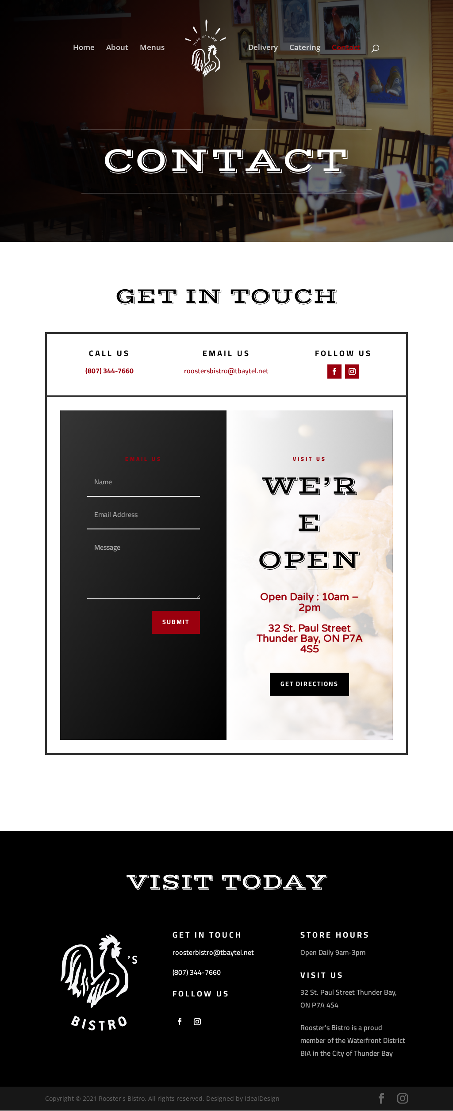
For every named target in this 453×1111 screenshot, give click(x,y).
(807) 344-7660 (197, 972)
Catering (304, 48)
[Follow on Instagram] (352, 371)
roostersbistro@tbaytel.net (226, 370)
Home (84, 48)
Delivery (263, 48)
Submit (175, 622)
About (117, 48)
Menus (152, 48)
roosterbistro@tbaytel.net (213, 952)
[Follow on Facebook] (334, 371)
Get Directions (309, 684)
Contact (346, 48)
